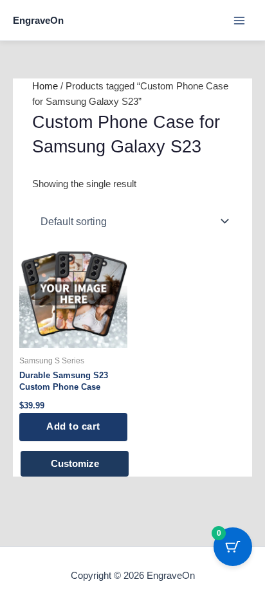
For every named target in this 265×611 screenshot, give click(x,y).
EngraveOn (38, 20)
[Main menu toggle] (239, 20)
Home (45, 86)
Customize (75, 464)
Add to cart (73, 426)
